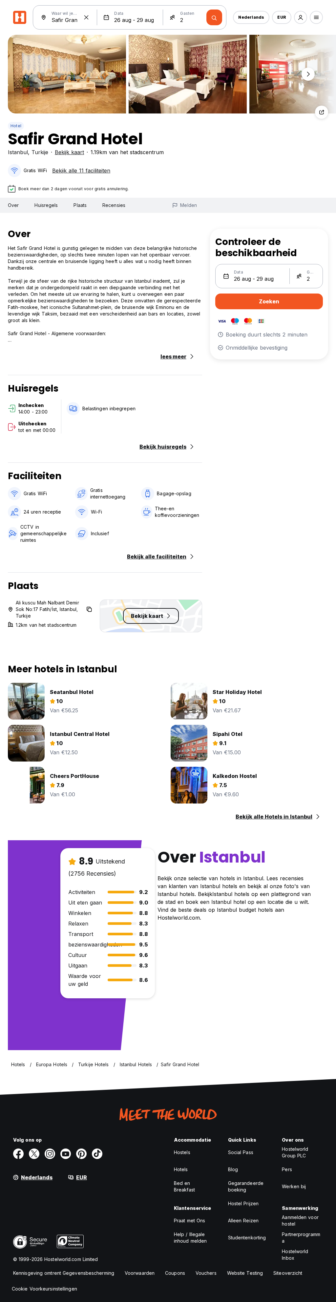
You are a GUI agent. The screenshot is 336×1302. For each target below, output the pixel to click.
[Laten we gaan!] (214, 17)
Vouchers (206, 1273)
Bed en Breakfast (184, 1186)
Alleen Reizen (243, 1220)
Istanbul (18, 152)
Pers (287, 1169)
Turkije (40, 152)
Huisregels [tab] (46, 205)
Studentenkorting (247, 1237)
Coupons (175, 1273)
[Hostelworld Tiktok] (97, 1154)
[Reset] (86, 17)
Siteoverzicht (287, 1273)
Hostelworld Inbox (295, 1255)
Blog (233, 1169)
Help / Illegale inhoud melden (190, 1237)
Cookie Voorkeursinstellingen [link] (44, 1289)
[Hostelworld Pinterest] (81, 1154)
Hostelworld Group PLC (295, 1152)
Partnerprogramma (301, 1237)
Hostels (182, 1152)
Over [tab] (13, 205)
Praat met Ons (189, 1220)
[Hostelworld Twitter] (34, 1154)
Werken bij (294, 1186)
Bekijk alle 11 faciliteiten (81, 170)
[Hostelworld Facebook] (18, 1154)
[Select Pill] (300, 17)
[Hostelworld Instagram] (50, 1154)
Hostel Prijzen (243, 1203)
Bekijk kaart (69, 152)
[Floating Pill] (308, 74)
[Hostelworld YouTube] (65, 1154)
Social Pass (240, 1152)
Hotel (15, 125)
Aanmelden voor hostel (300, 1220)
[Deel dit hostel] (321, 112)
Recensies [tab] (113, 205)
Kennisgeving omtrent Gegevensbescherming (63, 1273)
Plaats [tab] (80, 205)
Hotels (181, 1169)
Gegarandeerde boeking (245, 1186)
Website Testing (245, 1273)
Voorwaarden (140, 1273)
